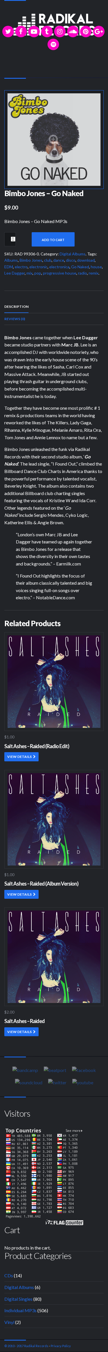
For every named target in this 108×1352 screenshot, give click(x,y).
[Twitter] (8, 31)
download (86, 260)
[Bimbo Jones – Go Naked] (54, 139)
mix (29, 273)
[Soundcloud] (73, 31)
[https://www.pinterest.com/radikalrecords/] (86, 31)
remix (93, 273)
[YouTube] (34, 31)
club (48, 260)
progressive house (59, 273)
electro (21, 266)
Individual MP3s (20, 1310)
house (96, 266)
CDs (8, 1275)
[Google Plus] (99, 31)
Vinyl (9, 1322)
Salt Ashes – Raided (24, 1021)
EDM (8, 266)
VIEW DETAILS (19, 756)
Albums (11, 260)
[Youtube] (82, 1082)
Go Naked (80, 266)
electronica (59, 266)
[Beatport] (55, 1070)
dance (58, 260)
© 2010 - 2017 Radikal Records (26, 1346)
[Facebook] (21, 31)
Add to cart (53, 240)
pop (37, 273)
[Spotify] (53, 44)
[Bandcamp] (25, 1070)
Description (16, 306)
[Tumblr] (47, 31)
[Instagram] (60, 31)
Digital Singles (18, 1299)
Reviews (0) (14, 319)
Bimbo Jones (31, 260)
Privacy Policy (61, 1346)
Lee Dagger (14, 273)
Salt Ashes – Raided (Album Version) (41, 883)
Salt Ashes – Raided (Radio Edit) (36, 746)
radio (82, 273)
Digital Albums (73, 253)
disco (70, 260)
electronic (38, 266)
